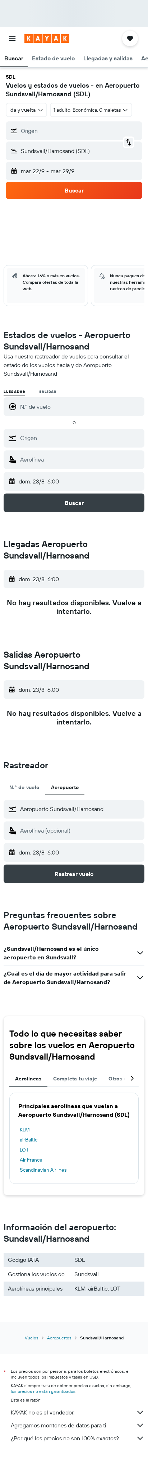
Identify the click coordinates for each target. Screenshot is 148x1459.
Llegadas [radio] (14, 391)
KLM (25, 1129)
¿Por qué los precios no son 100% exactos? (65, 1438)
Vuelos (31, 1337)
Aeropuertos (59, 1337)
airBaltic (28, 1139)
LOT (24, 1150)
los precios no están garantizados (43, 1391)
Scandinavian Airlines (43, 1170)
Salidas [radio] (47, 391)
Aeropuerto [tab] (65, 787)
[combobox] (80, 438)
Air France (31, 1160)
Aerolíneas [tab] (28, 1078)
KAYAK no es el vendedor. (42, 1412)
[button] (12, 38)
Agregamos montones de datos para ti (58, 1425)
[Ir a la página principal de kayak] (46, 38)
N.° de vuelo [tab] (24, 787)
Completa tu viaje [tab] (75, 1078)
